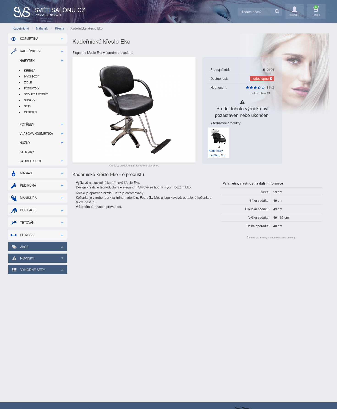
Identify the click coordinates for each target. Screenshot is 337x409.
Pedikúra (27, 185)
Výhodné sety (32, 269)
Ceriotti (30, 112)
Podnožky (31, 88)
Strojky (26, 151)
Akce (23, 246)
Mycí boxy (31, 76)
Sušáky (29, 100)
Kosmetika (28, 38)
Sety (27, 106)
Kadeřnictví (30, 51)
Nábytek (27, 60)
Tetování (27, 222)
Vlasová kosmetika (36, 133)
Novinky (26, 258)
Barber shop (30, 161)
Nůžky (24, 142)
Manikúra (28, 197)
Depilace (27, 210)
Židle (28, 82)
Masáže (26, 173)
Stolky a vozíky (36, 94)
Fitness (26, 234)
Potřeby (26, 124)
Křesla (30, 70)
